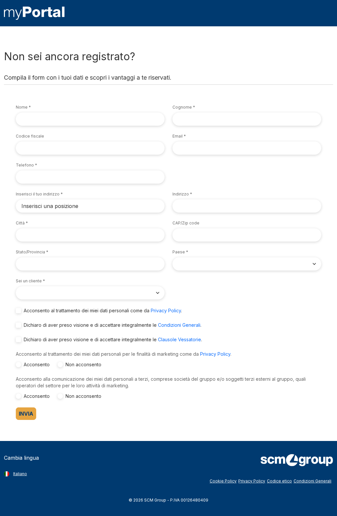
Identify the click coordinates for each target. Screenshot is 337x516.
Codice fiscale (30, 136)
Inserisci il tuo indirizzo (38, 194)
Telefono (25, 165)
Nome (22, 107)
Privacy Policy (166, 310)
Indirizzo (180, 194)
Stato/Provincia (30, 251)
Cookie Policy (223, 480)
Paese (178, 251)
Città (20, 222)
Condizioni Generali (179, 325)
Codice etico (279, 480)
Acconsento (37, 364)
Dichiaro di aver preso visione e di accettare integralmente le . (112, 325)
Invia (26, 413)
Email (177, 136)
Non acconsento (83, 364)
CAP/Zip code (185, 222)
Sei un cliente (29, 280)
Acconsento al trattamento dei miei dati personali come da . (103, 310)
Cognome (182, 107)
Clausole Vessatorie (179, 339)
